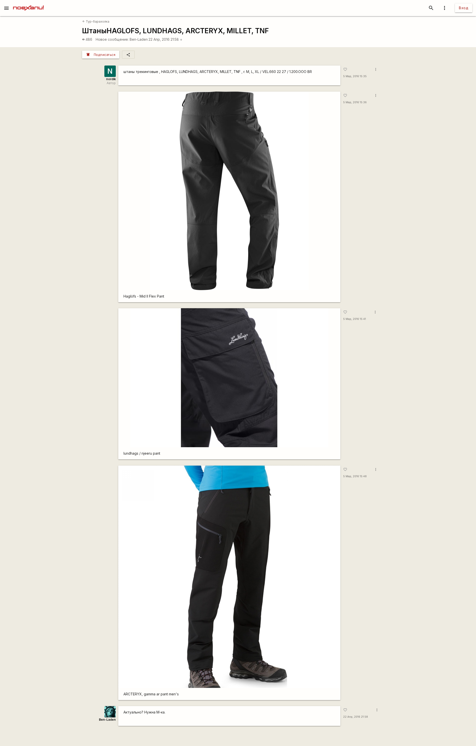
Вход (463, 8)
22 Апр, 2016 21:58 (165, 39)
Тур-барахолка (96, 21)
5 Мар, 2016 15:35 (355, 76)
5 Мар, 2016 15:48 (355, 476)
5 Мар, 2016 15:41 (354, 319)
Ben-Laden (139, 39)
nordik (111, 79)
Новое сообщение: (112, 39)
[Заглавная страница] (28, 3)
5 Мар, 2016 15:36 (355, 102)
